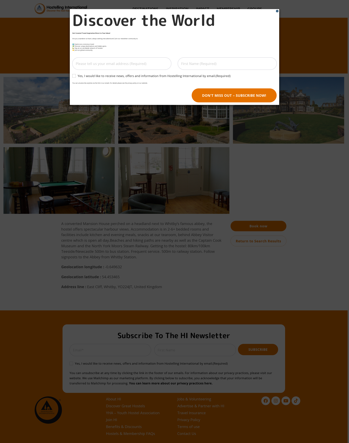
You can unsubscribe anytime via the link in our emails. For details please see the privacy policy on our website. (110, 83)
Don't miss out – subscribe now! (234, 95)
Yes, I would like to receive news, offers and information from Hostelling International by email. (154, 76)
